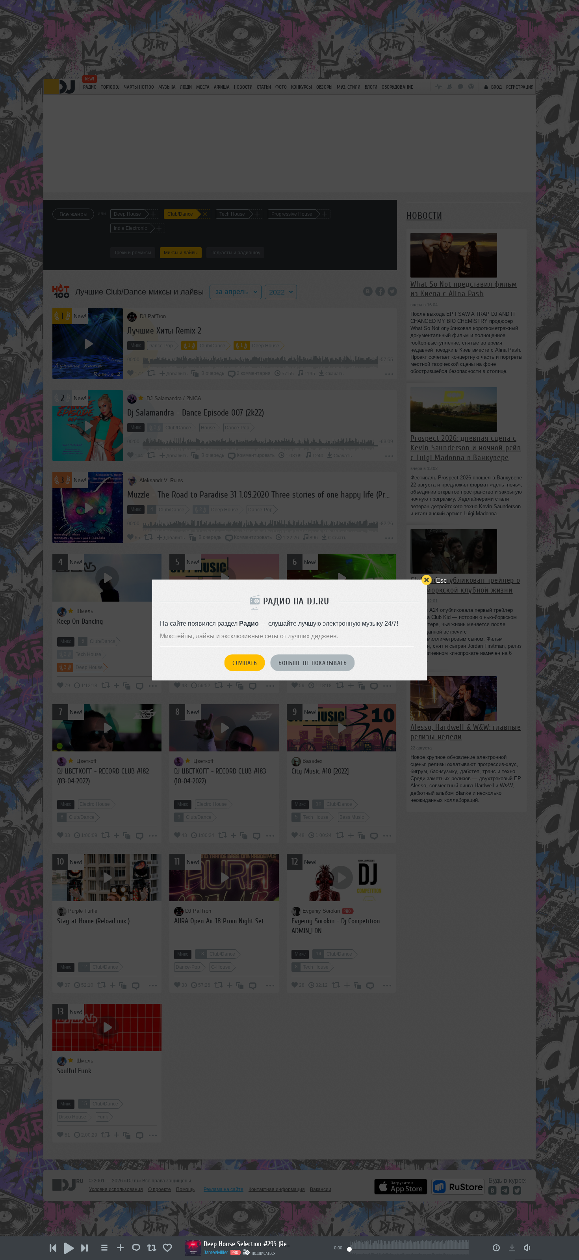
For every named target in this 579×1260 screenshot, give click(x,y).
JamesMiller (216, 1252)
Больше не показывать (312, 663)
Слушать (244, 663)
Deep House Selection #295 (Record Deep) (247, 1244)
